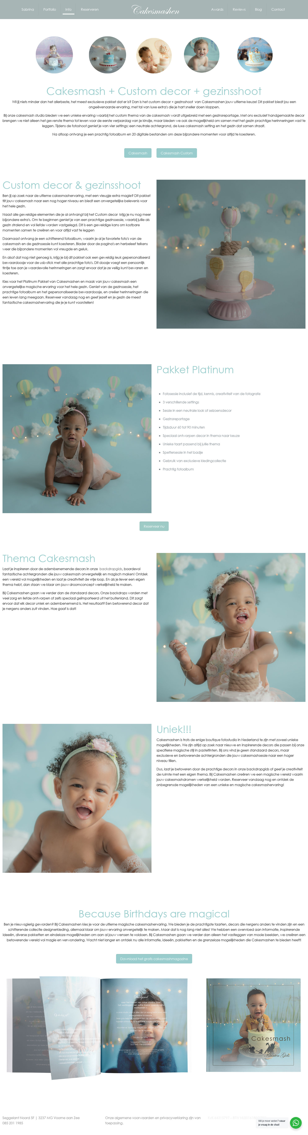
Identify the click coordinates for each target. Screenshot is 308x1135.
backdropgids (111, 569)
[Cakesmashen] (154, 9)
